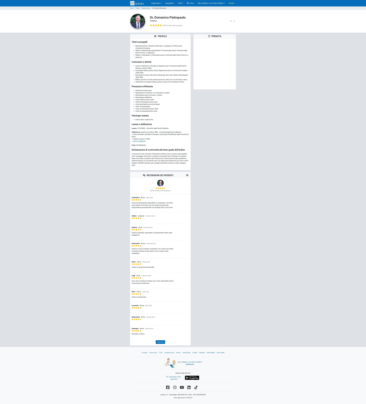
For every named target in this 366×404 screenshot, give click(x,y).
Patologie (202, 352)
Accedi (231, 3)
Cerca (191, 3)
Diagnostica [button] (155, 3)
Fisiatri (137, 8)
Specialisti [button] (169, 3)
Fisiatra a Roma (146, 8)
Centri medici (220, 352)
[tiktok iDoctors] (196, 387)
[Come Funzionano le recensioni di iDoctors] (187, 175)
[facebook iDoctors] (167, 387)
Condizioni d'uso (169, 352)
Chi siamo (145, 352)
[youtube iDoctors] (181, 387)
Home (131, 8)
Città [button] (180, 3)
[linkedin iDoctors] (189, 387)
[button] (166, 25)
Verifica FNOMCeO (139, 141)
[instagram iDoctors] (174, 387)
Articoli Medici (211, 352)
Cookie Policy (186, 352)
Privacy (178, 352)
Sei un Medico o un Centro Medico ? (211, 3)
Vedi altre (160, 342)
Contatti (194, 352)
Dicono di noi (153, 352)
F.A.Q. (161, 352)
